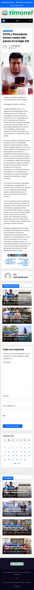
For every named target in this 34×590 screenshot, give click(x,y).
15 (21, 452)
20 (13, 455)
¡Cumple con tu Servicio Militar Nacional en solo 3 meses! (16, 300)
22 (21, 455)
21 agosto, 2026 (11, 495)
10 (29, 448)
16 (25, 452)
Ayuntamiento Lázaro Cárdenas (13, 525)
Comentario (7, 362)
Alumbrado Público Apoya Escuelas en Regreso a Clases (16, 336)
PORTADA (17, 586)
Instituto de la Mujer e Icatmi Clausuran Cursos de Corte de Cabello (15, 530)
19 (9, 455)
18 (5, 455)
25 (5, 459)
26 (9, 459)
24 (29, 455)
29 (21, 459)
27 (13, 459)
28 (17, 459)
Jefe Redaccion (15, 46)
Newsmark (26, 572)
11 (5, 452)
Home (17, 578)
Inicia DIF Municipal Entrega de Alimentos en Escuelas (17, 582)
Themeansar (17, 574)
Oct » (19, 463)
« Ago (15, 463)
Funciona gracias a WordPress (11, 572)
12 (9, 452)
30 (25, 459)
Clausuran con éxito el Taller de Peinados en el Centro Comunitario (15, 548)
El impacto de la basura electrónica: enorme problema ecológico (22, 262)
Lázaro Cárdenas (7, 30)
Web (4, 415)
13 (13, 452)
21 (17, 455)
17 (29, 452)
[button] (30, 21)
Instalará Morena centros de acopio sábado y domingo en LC (11, 261)
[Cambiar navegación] (17, 21)
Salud (6, 506)
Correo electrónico (9, 406)
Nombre (6, 396)
